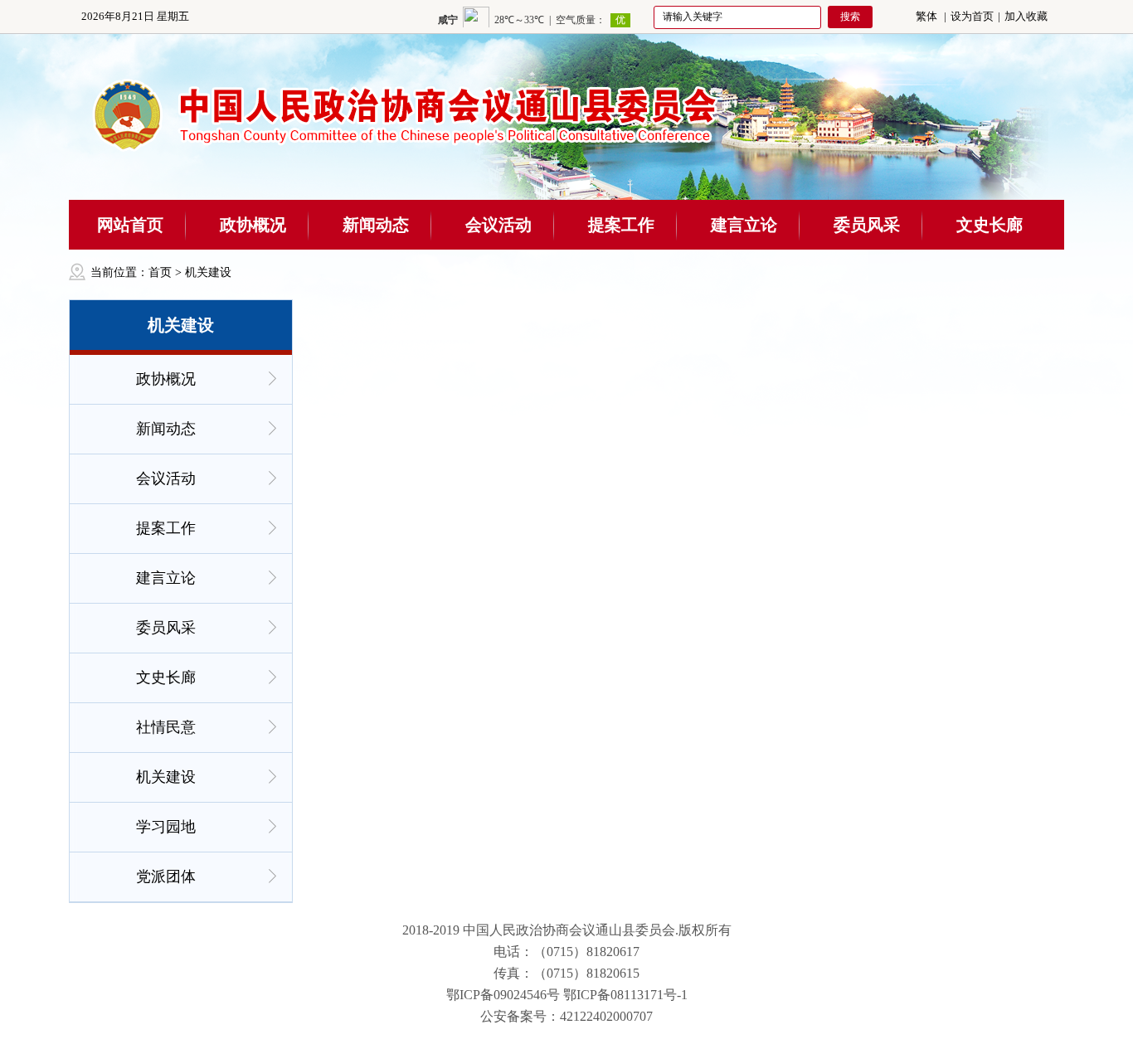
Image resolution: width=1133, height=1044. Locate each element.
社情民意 (166, 727)
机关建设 (208, 272)
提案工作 (621, 225)
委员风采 (867, 225)
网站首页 (130, 225)
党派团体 (166, 876)
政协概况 (253, 225)
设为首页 (972, 16)
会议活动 (498, 225)
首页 (160, 272)
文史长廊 (989, 225)
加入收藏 (1026, 16)
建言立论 (744, 225)
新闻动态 (376, 225)
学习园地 (166, 826)
